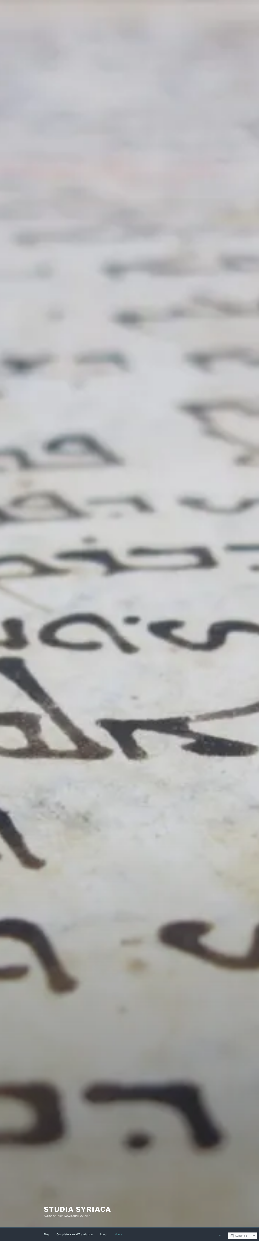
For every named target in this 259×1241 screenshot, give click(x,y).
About (104, 1234)
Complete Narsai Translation (75, 1234)
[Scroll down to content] (220, 1234)
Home (118, 1234)
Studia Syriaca (77, 1209)
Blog (46, 1234)
